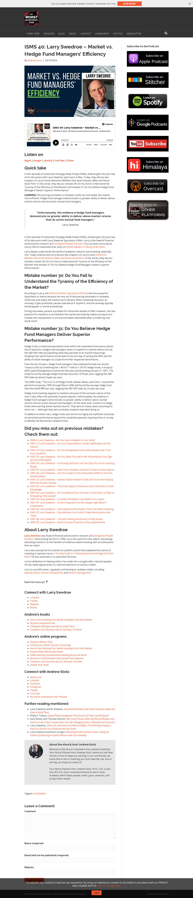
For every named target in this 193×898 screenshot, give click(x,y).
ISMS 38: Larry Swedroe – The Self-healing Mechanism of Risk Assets (66, 519)
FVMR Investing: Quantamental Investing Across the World (58, 655)
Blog (61, 33)
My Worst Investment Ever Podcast (48, 696)
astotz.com (36, 677)
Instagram (35, 686)
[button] (96, 3)
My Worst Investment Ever (42, 623)
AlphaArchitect (32, 572)
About (72, 33)
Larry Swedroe (39, 793)
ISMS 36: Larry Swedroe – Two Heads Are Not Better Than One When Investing (72, 509)
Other (70, 160)
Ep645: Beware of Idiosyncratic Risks (86, 246)
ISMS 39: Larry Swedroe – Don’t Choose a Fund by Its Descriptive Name (67, 522)
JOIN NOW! (129, 3)
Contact (86, 33)
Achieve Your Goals (39, 664)
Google (37, 160)
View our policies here (109, 885)
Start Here (33, 33)
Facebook (35, 683)
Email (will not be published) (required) (46, 855)
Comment (30, 811)
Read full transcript (34, 582)
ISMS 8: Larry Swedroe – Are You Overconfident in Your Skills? (62, 440)
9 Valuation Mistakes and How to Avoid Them (52, 626)
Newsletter (134, 33)
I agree (96, 892)
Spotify (48, 160)
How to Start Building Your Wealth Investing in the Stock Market (61, 619)
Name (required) (33, 843)
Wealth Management (80, 572)
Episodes (49, 33)
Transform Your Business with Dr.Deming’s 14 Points (56, 629)
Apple (27, 160)
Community (102, 33)
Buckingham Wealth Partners (67, 243)
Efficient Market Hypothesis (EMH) (67, 293)
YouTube (60, 160)
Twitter (34, 690)
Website (29, 867)
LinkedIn (34, 680)
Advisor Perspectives (52, 572)
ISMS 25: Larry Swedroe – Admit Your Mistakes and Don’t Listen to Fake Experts (72, 469)
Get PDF (118, 33)
